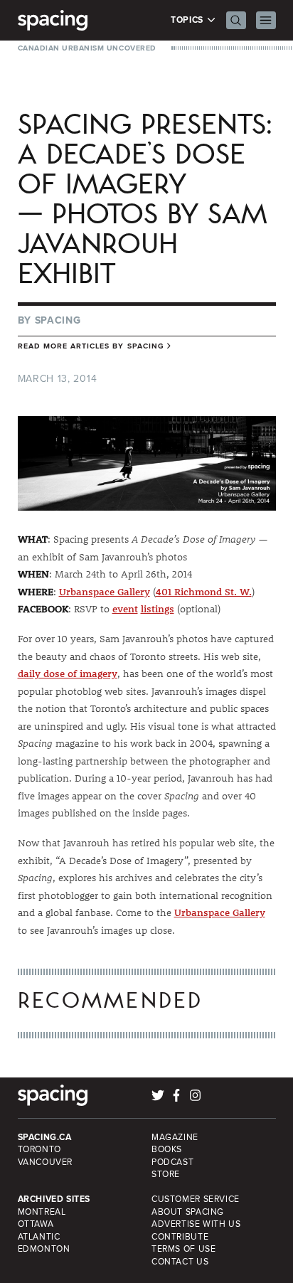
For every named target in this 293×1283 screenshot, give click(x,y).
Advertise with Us (195, 1224)
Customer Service (195, 1199)
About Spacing (187, 1211)
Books (166, 1149)
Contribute (179, 1236)
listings (157, 608)
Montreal (42, 1211)
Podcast (172, 1162)
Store (165, 1174)
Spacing (58, 320)
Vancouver (45, 1162)
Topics (188, 20)
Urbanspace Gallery (104, 591)
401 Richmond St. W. (204, 591)
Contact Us (179, 1261)
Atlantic (39, 1236)
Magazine (174, 1137)
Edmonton (44, 1248)
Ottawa (36, 1224)
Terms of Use (183, 1248)
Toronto (39, 1149)
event (125, 608)
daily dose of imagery (67, 673)
